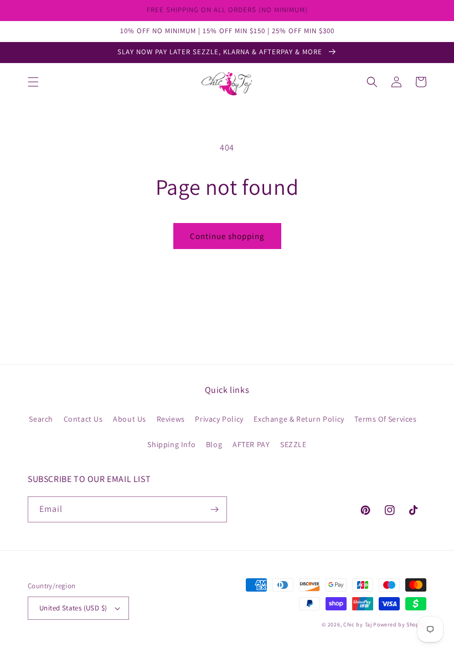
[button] (33, 82)
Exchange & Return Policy (299, 419)
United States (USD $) (73, 608)
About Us (129, 419)
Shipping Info (171, 444)
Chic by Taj (357, 624)
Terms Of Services (385, 419)
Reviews (171, 419)
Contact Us (83, 419)
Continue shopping (227, 236)
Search (41, 419)
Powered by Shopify (399, 624)
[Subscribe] (214, 509)
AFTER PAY (251, 444)
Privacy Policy (219, 419)
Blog (214, 444)
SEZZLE (293, 444)
